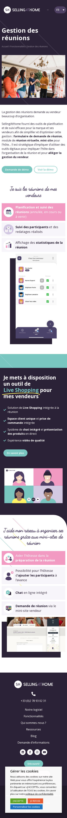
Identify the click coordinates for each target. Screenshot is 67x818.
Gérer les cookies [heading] (24, 771)
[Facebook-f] (30, 752)
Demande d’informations (33, 742)
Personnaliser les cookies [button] (26, 806)
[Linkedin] (23, 752)
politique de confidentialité (39, 793)
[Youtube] (44, 752)
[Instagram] (37, 752)
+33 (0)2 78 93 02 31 (33, 701)
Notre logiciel (33, 710)
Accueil (5, 46)
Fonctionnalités (17, 46)
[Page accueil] (22, 10)
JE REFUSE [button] (35, 800)
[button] (17, 169)
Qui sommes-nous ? (33, 723)
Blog (34, 736)
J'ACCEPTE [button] (18, 800)
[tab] (33, 212)
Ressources (33, 729)
